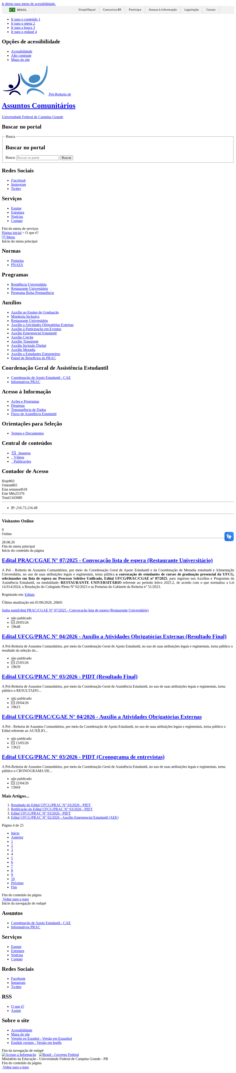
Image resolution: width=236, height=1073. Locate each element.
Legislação (191, 10)
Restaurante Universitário (29, 289)
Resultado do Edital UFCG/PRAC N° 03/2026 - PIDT (51, 805)
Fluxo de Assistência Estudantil (33, 414)
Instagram (18, 983)
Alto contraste (21, 55)
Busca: (11, 157)
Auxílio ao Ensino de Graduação (35, 312)
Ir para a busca (23, 28)
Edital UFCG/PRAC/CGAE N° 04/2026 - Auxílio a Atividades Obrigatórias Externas (102, 717)
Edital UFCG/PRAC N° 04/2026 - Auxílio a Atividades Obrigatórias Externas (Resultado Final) (114, 636)
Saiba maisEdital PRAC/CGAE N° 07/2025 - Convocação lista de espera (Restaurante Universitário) (75, 610)
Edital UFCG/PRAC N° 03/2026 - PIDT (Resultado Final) (70, 677)
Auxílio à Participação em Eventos (36, 329)
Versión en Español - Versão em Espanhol (41, 1038)
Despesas (18, 406)
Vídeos (18, 457)
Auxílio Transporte (24, 341)
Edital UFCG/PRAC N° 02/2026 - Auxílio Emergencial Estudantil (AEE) (64, 817)
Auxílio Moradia (23, 350)
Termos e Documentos (27, 433)
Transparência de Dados (28, 410)
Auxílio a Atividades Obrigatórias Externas (42, 325)
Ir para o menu (23, 23)
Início (15, 833)
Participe (135, 10)
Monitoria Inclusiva (25, 316)
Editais (30, 594)
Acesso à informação (163, 10)
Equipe (16, 208)
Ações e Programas (25, 401)
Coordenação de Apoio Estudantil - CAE (41, 378)
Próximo (17, 883)
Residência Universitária (29, 284)
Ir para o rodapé (24, 32)
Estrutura (17, 212)
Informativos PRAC (25, 382)
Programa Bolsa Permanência (32, 293)
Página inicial (11, 233)
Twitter (16, 987)
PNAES (17, 265)
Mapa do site (20, 60)
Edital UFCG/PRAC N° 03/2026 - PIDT (41, 813)
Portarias (17, 261)
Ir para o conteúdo (25, 19)
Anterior (17, 837)
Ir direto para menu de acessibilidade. (29, 4)
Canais (210, 10)
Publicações (22, 461)
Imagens (24, 453)
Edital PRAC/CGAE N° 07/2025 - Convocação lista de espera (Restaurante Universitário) (107, 560)
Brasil (22, 10)
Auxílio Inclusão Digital (28, 346)
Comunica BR (112, 10)
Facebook (18, 978)
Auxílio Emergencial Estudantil (34, 333)
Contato (17, 221)
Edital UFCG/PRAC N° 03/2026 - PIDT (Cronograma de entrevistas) (83, 757)
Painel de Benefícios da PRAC (33, 358)
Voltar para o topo (15, 899)
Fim (14, 887)
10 (13, 879)
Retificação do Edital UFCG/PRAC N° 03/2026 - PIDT (52, 809)
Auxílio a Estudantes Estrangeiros (35, 354)
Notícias (17, 217)
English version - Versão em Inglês (36, 1043)
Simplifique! (87, 10)
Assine (16, 1011)
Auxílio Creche (22, 337)
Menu (10, 237)
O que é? (17, 1006)
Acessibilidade (21, 51)
